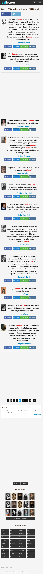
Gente (20, 537)
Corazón (21, 547)
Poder (28, 540)
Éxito (11, 530)
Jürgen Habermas (24, 343)
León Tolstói (24, 65)
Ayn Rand (24, 314)
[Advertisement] (21, 95)
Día (11, 540)
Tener (28, 537)
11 (23, 401)
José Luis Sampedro (24, 126)
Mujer (3, 543)
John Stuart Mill (24, 42)
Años (28, 550)
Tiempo (4, 537)
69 (34, 401)
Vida (3, 530)
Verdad (4, 540)
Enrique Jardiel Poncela (24, 173)
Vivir (20, 543)
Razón (12, 557)
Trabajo (12, 553)
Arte (11, 550)
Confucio (24, 294)
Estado (4, 557)
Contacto (24, 572)
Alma (3, 553)
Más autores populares (20, 518)
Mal (3, 550)
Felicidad (21, 550)
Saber (28, 547)
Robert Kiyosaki (24, 156)
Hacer (11, 534)
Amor (3, 534)
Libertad (12, 543)
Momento (30, 557)
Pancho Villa (24, 245)
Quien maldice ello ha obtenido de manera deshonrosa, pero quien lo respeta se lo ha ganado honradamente (23, 308)
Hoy (28, 553)
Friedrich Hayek (24, 277)
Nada (28, 530)
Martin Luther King (24, 193)
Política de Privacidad (14, 572)
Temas (24, 483)
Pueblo (21, 557)
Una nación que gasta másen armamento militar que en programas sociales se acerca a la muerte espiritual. (23, 187)
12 (26, 401)
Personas (29, 543)
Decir (3, 547)
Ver (11, 547)
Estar (20, 540)
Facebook (4, 572)
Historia (21, 553)
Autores (16, 483)
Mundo (21, 530)
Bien (28, 534)
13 (30, 401)
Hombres (21, 534)
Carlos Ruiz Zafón (24, 215)
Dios (11, 537)
